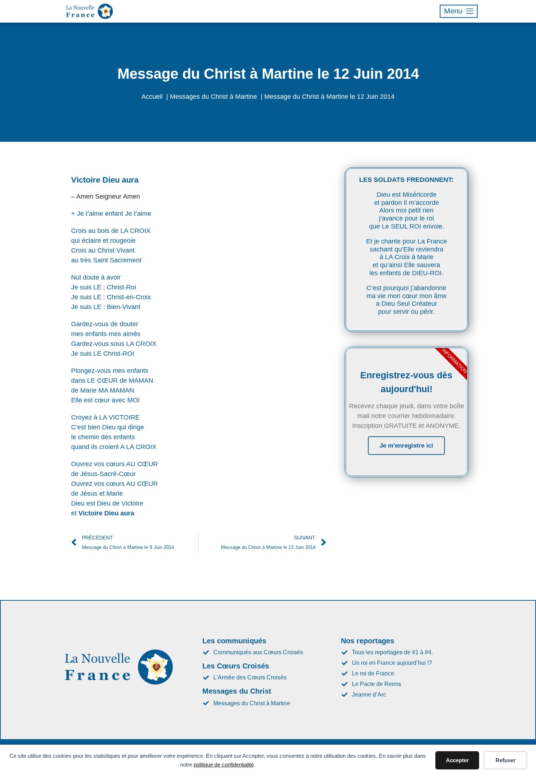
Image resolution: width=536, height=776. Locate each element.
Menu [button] (453, 11)
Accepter (457, 760)
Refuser (506, 760)
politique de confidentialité (224, 764)
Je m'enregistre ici (406, 445)
